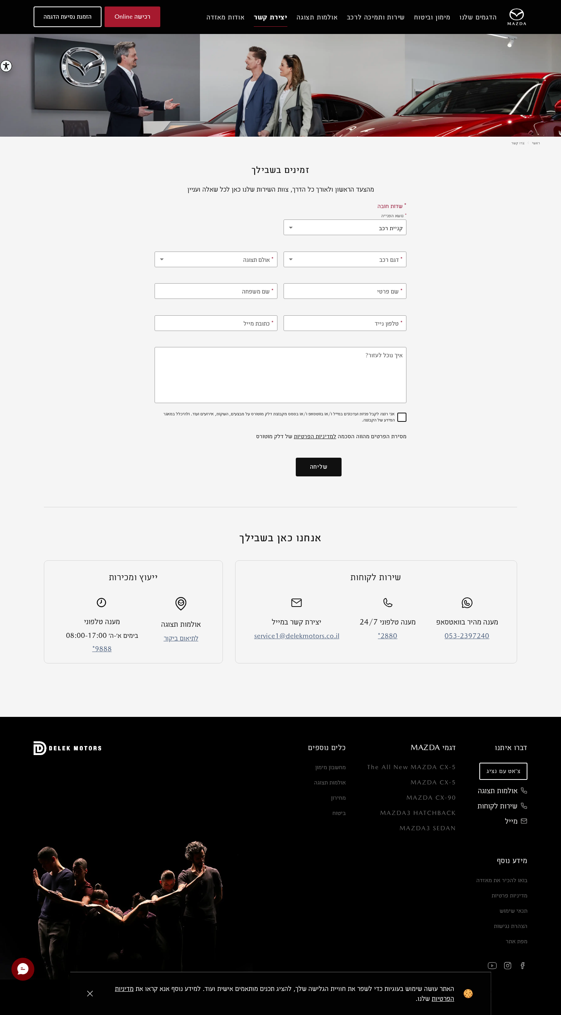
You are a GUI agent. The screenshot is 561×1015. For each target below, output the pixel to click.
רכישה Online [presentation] (132, 16)
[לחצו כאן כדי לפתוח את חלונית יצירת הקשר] (22, 969)
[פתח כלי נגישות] (6, 66)
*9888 (102, 649)
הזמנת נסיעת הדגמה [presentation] (68, 16)
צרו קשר (517, 142)
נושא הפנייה (393, 215)
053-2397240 (467, 636)
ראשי (536, 142)
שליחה (319, 466)
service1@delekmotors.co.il (296, 636)
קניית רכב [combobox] (391, 228)
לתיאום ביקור (181, 638)
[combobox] (345, 259)
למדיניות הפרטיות (315, 436)
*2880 (387, 636)
